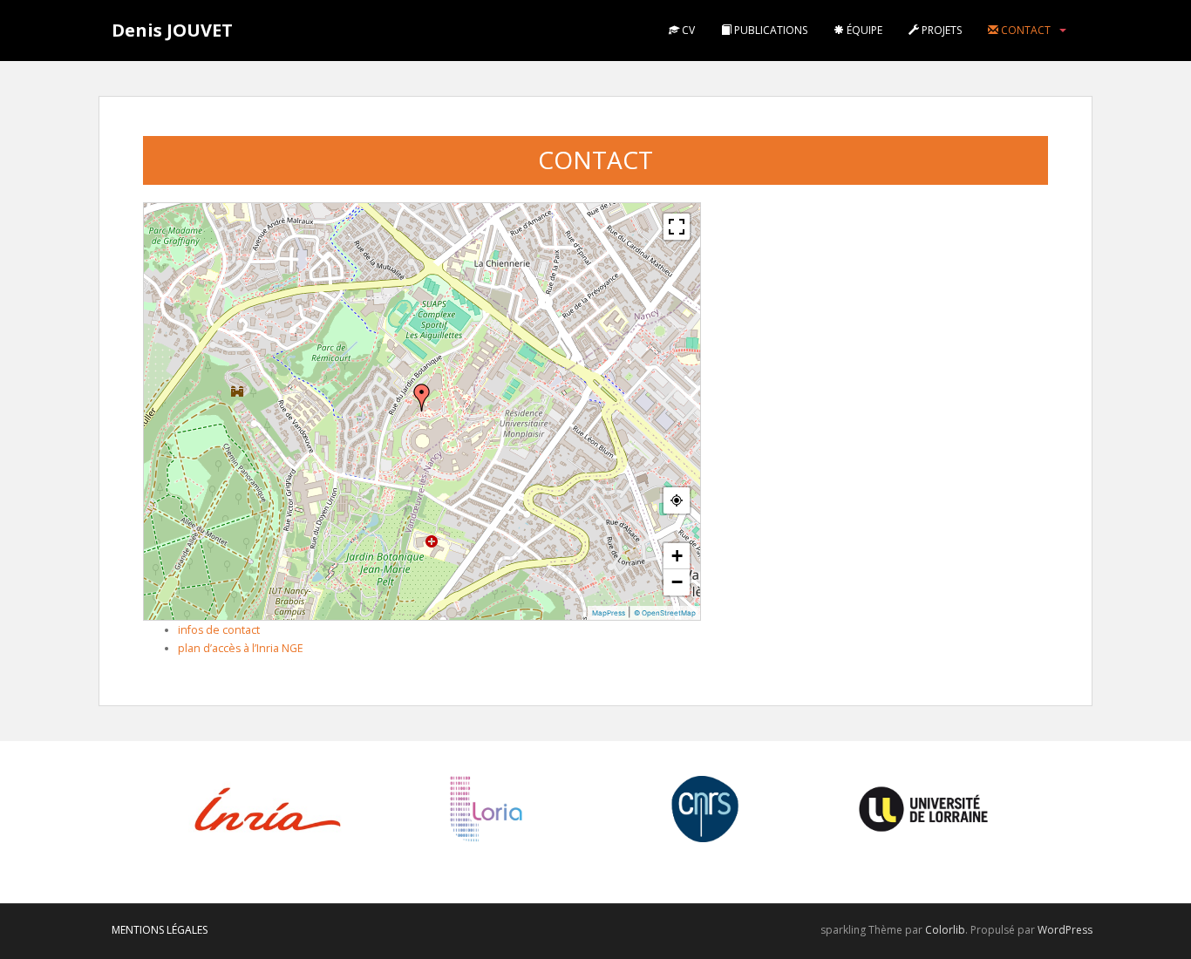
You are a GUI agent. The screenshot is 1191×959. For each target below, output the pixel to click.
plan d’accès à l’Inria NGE (240, 648)
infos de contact (219, 629)
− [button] (677, 582)
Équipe (863, 30)
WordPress (1065, 929)
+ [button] (677, 556)
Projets (940, 30)
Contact (1024, 30)
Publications (769, 30)
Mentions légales (160, 929)
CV (687, 30)
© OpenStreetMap (665, 613)
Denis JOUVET (172, 30)
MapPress (608, 613)
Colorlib (945, 929)
